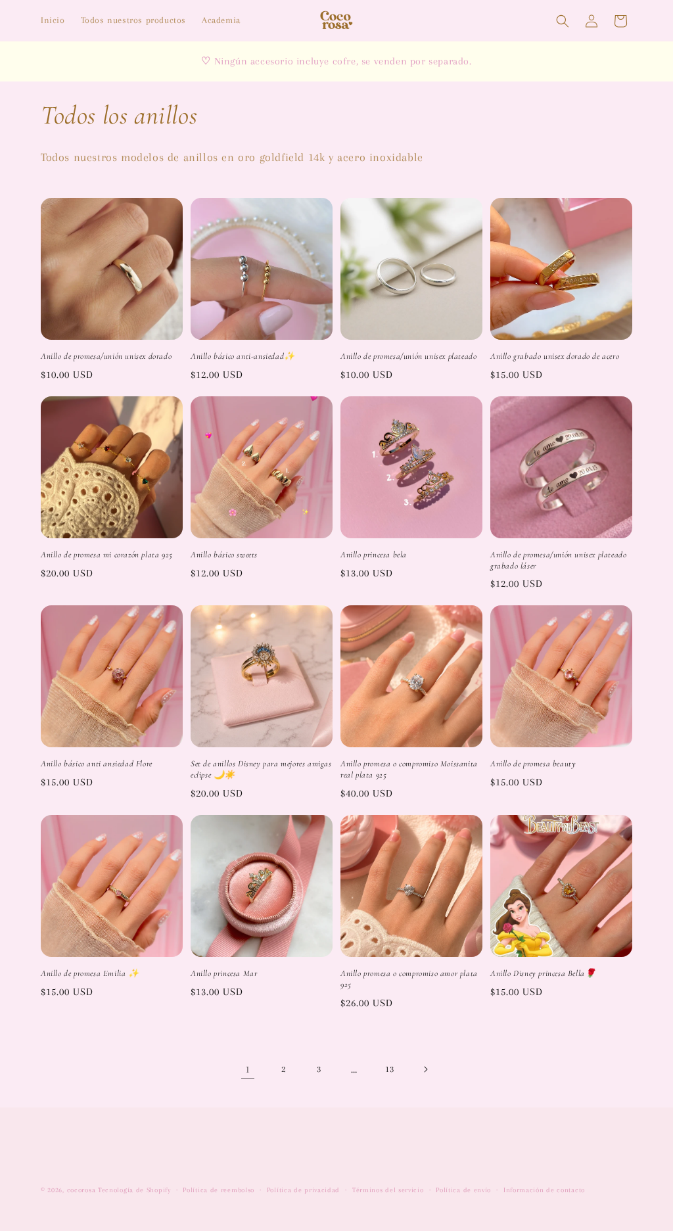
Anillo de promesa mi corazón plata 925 (107, 554)
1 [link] (247, 1069)
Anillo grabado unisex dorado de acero (554, 356)
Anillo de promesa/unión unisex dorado (106, 356)
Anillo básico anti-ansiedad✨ (243, 356)
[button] (562, 21)
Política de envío (463, 1190)
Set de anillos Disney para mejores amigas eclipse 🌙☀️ (261, 769)
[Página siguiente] (425, 1069)
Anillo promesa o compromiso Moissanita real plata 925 (409, 769)
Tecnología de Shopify (134, 1190)
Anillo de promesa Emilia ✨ (90, 973)
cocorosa (81, 1190)
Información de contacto (544, 1190)
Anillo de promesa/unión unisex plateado (408, 356)
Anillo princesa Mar (224, 973)
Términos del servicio (388, 1190)
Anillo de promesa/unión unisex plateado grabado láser (558, 560)
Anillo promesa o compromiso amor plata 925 (409, 979)
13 (389, 1069)
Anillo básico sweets (224, 554)
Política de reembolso (218, 1190)
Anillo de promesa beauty (533, 763)
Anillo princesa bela (373, 554)
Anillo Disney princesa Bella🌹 (542, 973)
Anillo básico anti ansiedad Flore (96, 763)
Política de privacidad (303, 1190)
